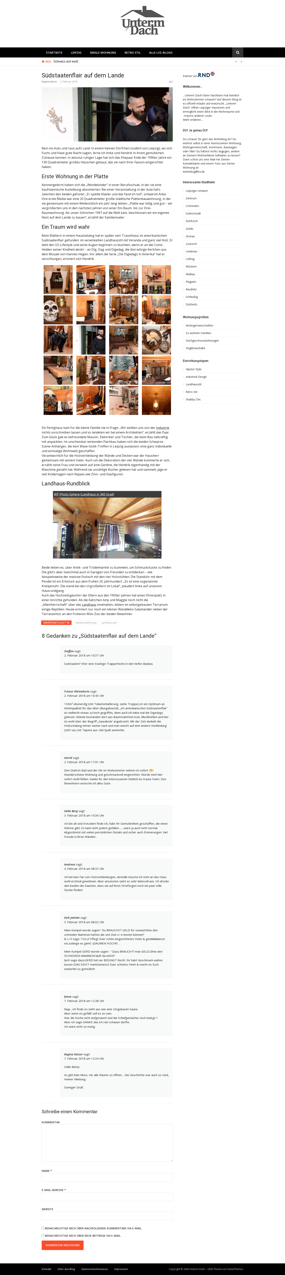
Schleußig (192, 297)
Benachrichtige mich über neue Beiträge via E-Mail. (83, 1235)
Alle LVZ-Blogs (160, 52)
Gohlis (189, 228)
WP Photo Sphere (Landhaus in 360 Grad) (84, 494)
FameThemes (235, 1269)
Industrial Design (196, 377)
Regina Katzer (49, 81)
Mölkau (190, 274)
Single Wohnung (103, 52)
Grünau (190, 236)
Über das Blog (66, 1269)
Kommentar (51, 1122)
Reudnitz (191, 289)
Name (47, 1171)
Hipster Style (193, 369)
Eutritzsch (192, 221)
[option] (148, 61)
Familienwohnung (86, 622)
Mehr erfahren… (193, 120)
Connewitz (192, 206)
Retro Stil (133, 52)
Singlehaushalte (195, 348)
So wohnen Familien (198, 333)
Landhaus (89, 604)
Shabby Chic (193, 399)
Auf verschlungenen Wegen (72, 61)
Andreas (69, 864)
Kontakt (46, 1269)
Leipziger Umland (196, 191)
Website (47, 1209)
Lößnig (190, 259)
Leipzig (76, 52)
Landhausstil (109, 622)
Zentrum (191, 198)
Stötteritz (191, 304)
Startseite (54, 52)
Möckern (191, 266)
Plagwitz (191, 282)
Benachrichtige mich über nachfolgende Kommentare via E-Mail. (93, 1228)
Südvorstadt (193, 213)
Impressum (121, 1269)
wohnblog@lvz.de (194, 171)
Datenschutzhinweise (94, 1269)
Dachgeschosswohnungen (202, 340)
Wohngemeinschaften (199, 325)
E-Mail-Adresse (54, 1190)
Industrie (162, 428)
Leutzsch (191, 244)
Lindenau (191, 251)
